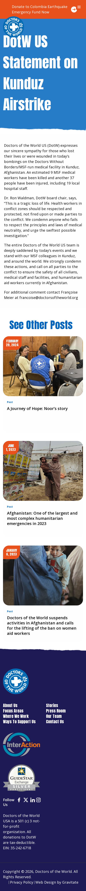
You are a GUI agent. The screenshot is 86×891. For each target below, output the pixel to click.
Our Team (54, 716)
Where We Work (16, 716)
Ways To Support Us (19, 721)
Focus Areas (13, 711)
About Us (10, 705)
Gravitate (70, 882)
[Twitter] (25, 801)
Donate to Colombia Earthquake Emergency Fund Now (39, 9)
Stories (52, 705)
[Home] (13, 26)
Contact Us (55, 721)
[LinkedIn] (32, 801)
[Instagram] (38, 801)
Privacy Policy (21, 882)
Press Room (56, 711)
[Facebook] (19, 801)
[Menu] (79, 7)
